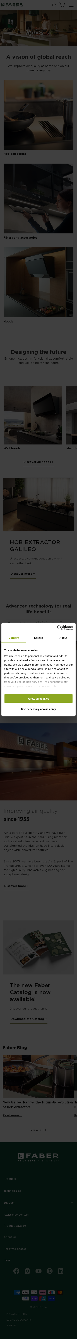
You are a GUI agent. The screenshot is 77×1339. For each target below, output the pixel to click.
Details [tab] (38, 637)
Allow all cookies (38, 698)
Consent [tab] (14, 637)
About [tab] (63, 637)
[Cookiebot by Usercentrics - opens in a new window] (57, 627)
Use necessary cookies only (38, 709)
